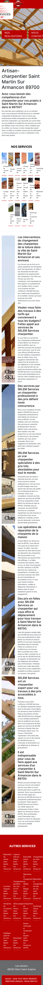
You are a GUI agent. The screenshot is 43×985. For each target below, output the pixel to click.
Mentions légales (14, 981)
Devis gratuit (31, 981)
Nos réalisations (13, 34)
